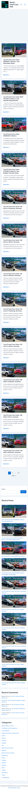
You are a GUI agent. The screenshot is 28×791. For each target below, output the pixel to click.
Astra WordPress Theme (14, 787)
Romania (4, 762)
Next (14, 475)
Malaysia (4, 750)
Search (3, 489)
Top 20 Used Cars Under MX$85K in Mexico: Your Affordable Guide (11, 61)
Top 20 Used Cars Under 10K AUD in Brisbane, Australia (12, 451)
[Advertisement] (14, 24)
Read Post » (6, 75)
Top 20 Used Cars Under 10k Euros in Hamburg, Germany (12, 207)
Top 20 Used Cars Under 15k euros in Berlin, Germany (12, 345)
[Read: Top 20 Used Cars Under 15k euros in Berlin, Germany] (14, 335)
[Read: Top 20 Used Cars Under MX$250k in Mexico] (14, 124)
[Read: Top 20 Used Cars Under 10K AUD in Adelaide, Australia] (14, 370)
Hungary (4, 743)
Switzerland (5, 772)
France (3, 735)
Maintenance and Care (7, 748)
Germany (4, 740)
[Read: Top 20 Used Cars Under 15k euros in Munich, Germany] (14, 264)
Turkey (3, 775)
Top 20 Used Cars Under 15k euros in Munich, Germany (12, 274)
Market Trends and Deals (8, 753)
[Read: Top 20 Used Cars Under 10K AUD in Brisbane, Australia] (14, 441)
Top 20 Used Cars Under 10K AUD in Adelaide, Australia (12, 380)
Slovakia (4, 765)
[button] (21, 5)
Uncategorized (5, 777)
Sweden (4, 770)
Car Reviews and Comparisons (9, 728)
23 (18, 473)
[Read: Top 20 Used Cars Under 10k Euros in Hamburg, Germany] (14, 197)
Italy (3, 745)
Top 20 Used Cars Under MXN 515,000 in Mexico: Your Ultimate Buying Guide (13, 98)
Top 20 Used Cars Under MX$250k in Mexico (11, 135)
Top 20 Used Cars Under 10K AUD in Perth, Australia (12, 416)
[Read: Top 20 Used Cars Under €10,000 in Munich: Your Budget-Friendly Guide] (14, 160)
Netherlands (5, 755)
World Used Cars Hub (14, 4)
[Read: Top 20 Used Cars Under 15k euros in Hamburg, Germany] (14, 299)
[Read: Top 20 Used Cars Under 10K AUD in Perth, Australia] (14, 405)
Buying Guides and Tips (8, 725)
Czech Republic (5, 730)
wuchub (4, 700)
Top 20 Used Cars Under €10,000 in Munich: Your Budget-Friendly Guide (11, 171)
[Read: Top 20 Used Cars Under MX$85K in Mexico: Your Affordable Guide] (14, 50)
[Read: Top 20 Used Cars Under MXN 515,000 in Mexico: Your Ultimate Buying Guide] (14, 87)
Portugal (4, 760)
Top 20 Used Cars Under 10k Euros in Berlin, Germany (12, 241)
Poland (3, 757)
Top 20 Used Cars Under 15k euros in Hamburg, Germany (12, 310)
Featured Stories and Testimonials (10, 733)
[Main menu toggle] (25, 4)
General (4, 738)
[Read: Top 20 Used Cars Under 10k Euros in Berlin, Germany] (14, 230)
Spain (3, 767)
